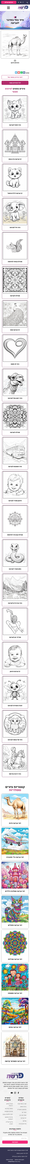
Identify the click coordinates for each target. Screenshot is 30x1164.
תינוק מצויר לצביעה (15, 501)
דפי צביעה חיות (15, 823)
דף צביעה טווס (15, 330)
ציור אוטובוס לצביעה (15, 466)
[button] (8, 7)
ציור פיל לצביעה (15, 227)
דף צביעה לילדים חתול (15, 193)
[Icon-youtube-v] (21, 2)
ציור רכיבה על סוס (15, 774)
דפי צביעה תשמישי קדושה (15, 1061)
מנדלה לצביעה (15, 296)
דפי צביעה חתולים (15, 925)
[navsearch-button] (27, 2)
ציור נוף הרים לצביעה (15, 603)
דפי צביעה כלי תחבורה (15, 857)
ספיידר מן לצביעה (15, 637)
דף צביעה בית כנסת (15, 159)
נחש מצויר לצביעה (15, 569)
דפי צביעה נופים (15, 1027)
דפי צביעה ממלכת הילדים (15, 891)
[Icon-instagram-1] (18, 2)
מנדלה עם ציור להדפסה (15, 535)
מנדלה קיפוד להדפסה (15, 261)
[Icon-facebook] (23, 2)
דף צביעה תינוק (15, 671)
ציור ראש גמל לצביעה (15, 398)
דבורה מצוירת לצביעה (15, 705)
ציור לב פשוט (15, 364)
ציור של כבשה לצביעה (15, 740)
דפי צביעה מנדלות (15, 959)
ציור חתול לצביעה (15, 125)
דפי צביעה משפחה (15, 993)
